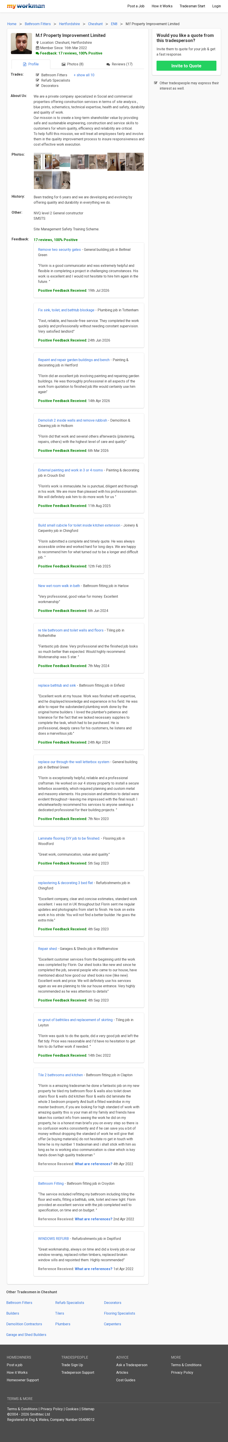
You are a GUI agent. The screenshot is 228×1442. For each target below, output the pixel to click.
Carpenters (112, 1324)
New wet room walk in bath (59, 586)
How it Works (17, 1372)
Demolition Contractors (24, 1324)
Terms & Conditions (186, 1365)
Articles (122, 1372)
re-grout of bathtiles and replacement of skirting (75, 1020)
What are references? (93, 1164)
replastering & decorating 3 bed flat (65, 883)
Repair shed (47, 949)
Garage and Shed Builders (26, 1335)
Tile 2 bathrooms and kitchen (60, 1075)
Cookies (72, 1409)
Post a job (14, 1365)
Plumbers (62, 1324)
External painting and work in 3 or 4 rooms (70, 470)
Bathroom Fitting (51, 1183)
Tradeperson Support (77, 1372)
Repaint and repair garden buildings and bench (74, 360)
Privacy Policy (182, 1372)
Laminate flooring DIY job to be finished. (69, 838)
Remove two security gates (59, 249)
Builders (12, 1313)
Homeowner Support (23, 1380)
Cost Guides (125, 1380)
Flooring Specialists (119, 1313)
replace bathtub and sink (57, 685)
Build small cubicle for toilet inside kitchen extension (79, 525)
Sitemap (87, 1409)
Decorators (112, 1303)
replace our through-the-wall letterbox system (73, 762)
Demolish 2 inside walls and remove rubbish (72, 420)
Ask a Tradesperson (131, 1365)
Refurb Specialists (69, 1303)
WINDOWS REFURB (53, 1239)
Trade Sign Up (72, 1365)
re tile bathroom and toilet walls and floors (71, 630)
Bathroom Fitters (19, 1303)
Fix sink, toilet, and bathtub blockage (66, 310)
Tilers (59, 1313)
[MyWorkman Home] (26, 6)
